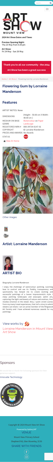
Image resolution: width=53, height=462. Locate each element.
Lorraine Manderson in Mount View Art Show (28, 330)
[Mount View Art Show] (22, 23)
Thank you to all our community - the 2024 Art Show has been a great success (26, 67)
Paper (40, 120)
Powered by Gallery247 (26, 429)
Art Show (12, 79)
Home (4, 79)
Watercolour (29, 120)
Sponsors (7, 363)
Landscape (28, 123)
